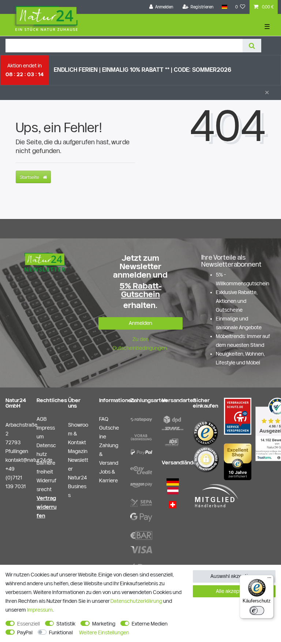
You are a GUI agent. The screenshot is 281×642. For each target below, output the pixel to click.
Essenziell (28, 624)
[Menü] (269, 579)
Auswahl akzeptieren (234, 576)
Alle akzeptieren (234, 591)
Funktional (61, 632)
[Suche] (252, 45)
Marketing (103, 624)
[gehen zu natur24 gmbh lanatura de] (237, 416)
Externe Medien (150, 624)
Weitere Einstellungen (104, 632)
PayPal (25, 632)
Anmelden (140, 323)
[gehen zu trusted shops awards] (237, 461)
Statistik (65, 624)
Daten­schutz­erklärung (136, 601)
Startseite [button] (30, 176)
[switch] (257, 610)
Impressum (40, 610)
